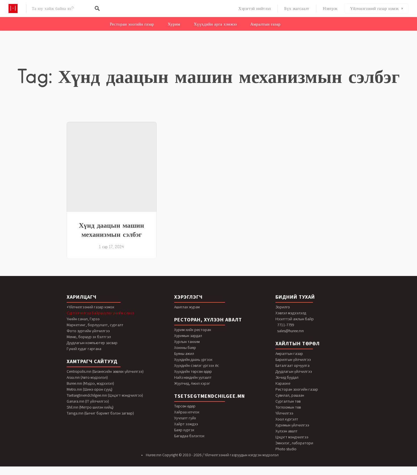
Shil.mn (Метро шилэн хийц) (90, 407)
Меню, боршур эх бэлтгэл (89, 336)
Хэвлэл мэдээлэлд (290, 312)
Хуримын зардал (188, 335)
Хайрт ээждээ (186, 423)
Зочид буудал (286, 377)
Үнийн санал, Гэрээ (83, 318)
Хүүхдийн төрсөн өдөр (193, 371)
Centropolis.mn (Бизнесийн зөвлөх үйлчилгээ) (105, 371)
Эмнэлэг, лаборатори (294, 442)
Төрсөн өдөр (184, 406)
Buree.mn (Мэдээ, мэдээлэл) (90, 383)
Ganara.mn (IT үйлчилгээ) (88, 401)
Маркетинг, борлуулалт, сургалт (95, 324)
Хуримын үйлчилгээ (292, 425)
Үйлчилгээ (284, 413)
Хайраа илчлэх (186, 412)
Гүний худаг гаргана (84, 348)
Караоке (282, 383)
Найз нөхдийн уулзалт (193, 377)
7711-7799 (285, 324)
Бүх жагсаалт (296, 8)
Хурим (174, 24)
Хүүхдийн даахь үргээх (193, 359)
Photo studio (285, 448)
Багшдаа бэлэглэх (189, 435)
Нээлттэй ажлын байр (294, 318)
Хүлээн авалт (286, 431)
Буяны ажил (184, 353)
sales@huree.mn (290, 330)
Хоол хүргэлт (286, 419)
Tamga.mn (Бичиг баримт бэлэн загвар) (100, 413)
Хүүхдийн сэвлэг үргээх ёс (196, 365)
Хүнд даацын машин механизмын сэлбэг (111, 229)
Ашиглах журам (187, 306)
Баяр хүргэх (184, 429)
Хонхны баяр (185, 347)
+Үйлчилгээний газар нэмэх (90, 306)
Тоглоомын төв (288, 407)
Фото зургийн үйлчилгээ (88, 330)
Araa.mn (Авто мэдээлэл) (87, 377)
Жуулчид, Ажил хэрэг (192, 383)
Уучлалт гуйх (185, 417)
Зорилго (282, 306)
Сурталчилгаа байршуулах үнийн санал (100, 312)
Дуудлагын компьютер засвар (92, 342)
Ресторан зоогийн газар (132, 24)
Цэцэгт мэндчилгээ (291, 437)
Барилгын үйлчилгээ (293, 359)
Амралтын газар (265, 24)
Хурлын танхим (187, 341)
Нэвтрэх (330, 8)
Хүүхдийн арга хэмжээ (215, 24)
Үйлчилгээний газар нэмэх (374, 8)
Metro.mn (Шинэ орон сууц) (89, 389)
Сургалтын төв (287, 401)
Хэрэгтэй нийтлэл (254, 8)
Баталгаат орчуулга (292, 365)
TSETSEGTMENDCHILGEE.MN (209, 396)
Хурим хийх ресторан (192, 329)
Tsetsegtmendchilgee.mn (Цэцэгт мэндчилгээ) (105, 395)
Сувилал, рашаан (289, 395)
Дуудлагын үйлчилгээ (293, 371)
